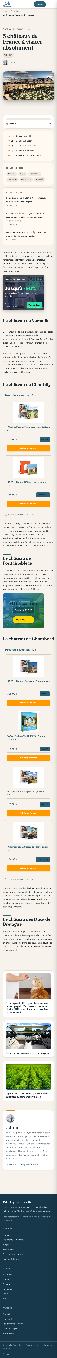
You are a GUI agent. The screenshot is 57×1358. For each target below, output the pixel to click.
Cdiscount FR (43, 494)
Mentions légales (10, 1328)
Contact (39, 4)
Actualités (8, 55)
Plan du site (8, 1333)
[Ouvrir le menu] (51, 4)
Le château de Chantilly (21, 140)
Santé (5, 1298)
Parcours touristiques (13, 1254)
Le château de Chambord (22, 150)
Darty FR (44, 439)
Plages (22, 174)
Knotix (8, 1348)
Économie (7, 1284)
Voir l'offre (23, 619)
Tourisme (11, 174)
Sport (5, 1293)
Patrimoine (12, 179)
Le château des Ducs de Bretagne (26, 155)
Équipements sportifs (13, 1323)
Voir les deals (34, 305)
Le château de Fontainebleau (24, 145)
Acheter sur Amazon (28, 448)
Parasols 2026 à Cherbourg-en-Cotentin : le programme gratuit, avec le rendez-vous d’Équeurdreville (25, 217)
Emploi (6, 1279)
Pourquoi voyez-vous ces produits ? (20, 514)
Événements (26, 179)
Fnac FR (45, 749)
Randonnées (35, 174)
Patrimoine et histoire (13, 1239)
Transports (8, 1319)
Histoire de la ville (11, 1259)
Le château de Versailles (22, 136)
